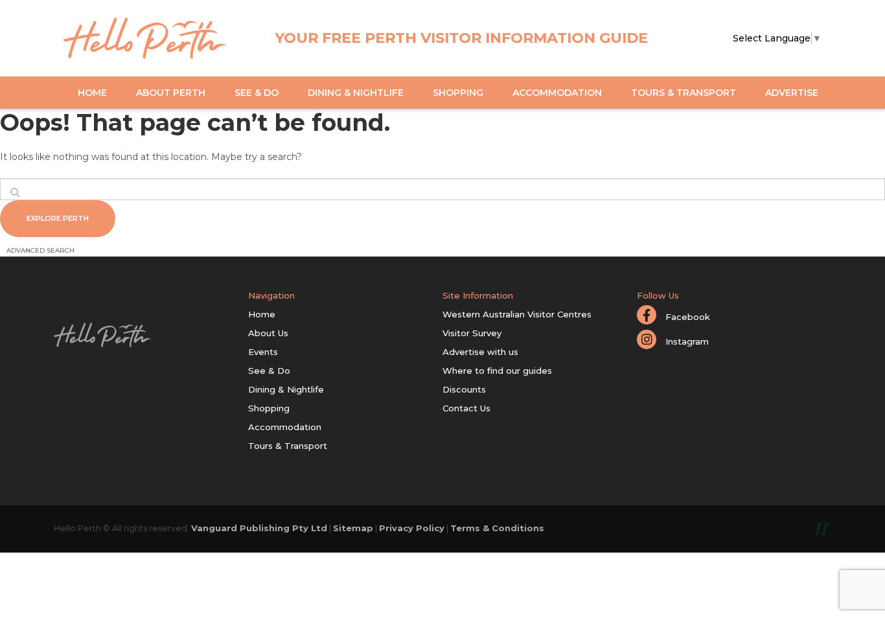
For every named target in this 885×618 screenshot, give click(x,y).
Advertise (791, 92)
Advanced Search (40, 250)
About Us (268, 333)
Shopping (458, 92)
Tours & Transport (683, 92)
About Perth (170, 92)
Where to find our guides (497, 370)
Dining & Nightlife (356, 92)
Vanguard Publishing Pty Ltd (259, 528)
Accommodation (557, 92)
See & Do (257, 92)
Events (263, 352)
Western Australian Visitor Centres (517, 314)
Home (92, 92)
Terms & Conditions (497, 528)
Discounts (464, 389)
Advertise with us (480, 352)
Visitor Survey (471, 333)
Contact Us (466, 408)
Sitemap (353, 528)
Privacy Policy (411, 528)
